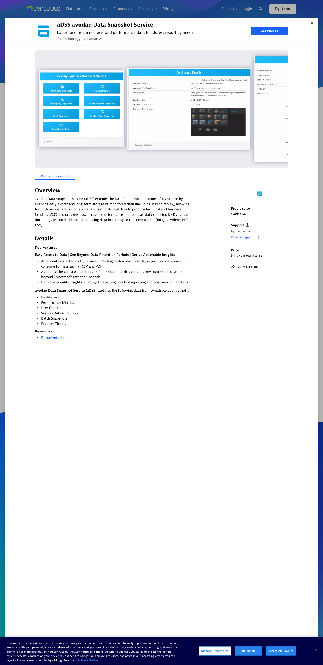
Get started (269, 31)
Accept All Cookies (281, 651)
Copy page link (248, 267)
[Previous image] (38, 109)
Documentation (53, 338)
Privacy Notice (88, 660)
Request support (242, 237)
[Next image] (284, 109)
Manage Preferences (215, 651)
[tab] (55, 176)
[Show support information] (247, 225)
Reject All (248, 651)
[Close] (312, 23)
